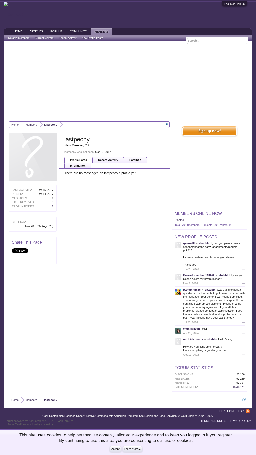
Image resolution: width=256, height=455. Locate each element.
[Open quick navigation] (166, 124)
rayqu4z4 (239, 386)
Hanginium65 (192, 289)
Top (241, 411)
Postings (135, 159)
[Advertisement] (128, 81)
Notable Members (19, 37)
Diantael (179, 219)
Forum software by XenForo (39, 420)
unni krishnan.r (193, 339)
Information (78, 165)
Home (18, 31)
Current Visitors (44, 37)
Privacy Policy (240, 420)
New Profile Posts (196, 237)
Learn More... (132, 449)
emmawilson (191, 328)
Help (221, 411)
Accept (116, 449)
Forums (56, 31)
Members (101, 31)
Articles (36, 31)
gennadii (189, 243)
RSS (248, 411)
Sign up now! (209, 131)
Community (78, 31)
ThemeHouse (62, 424)
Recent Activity (108, 159)
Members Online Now (198, 213)
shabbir (204, 243)
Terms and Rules (213, 420)
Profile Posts (78, 159)
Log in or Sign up (234, 3)
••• (243, 269)
